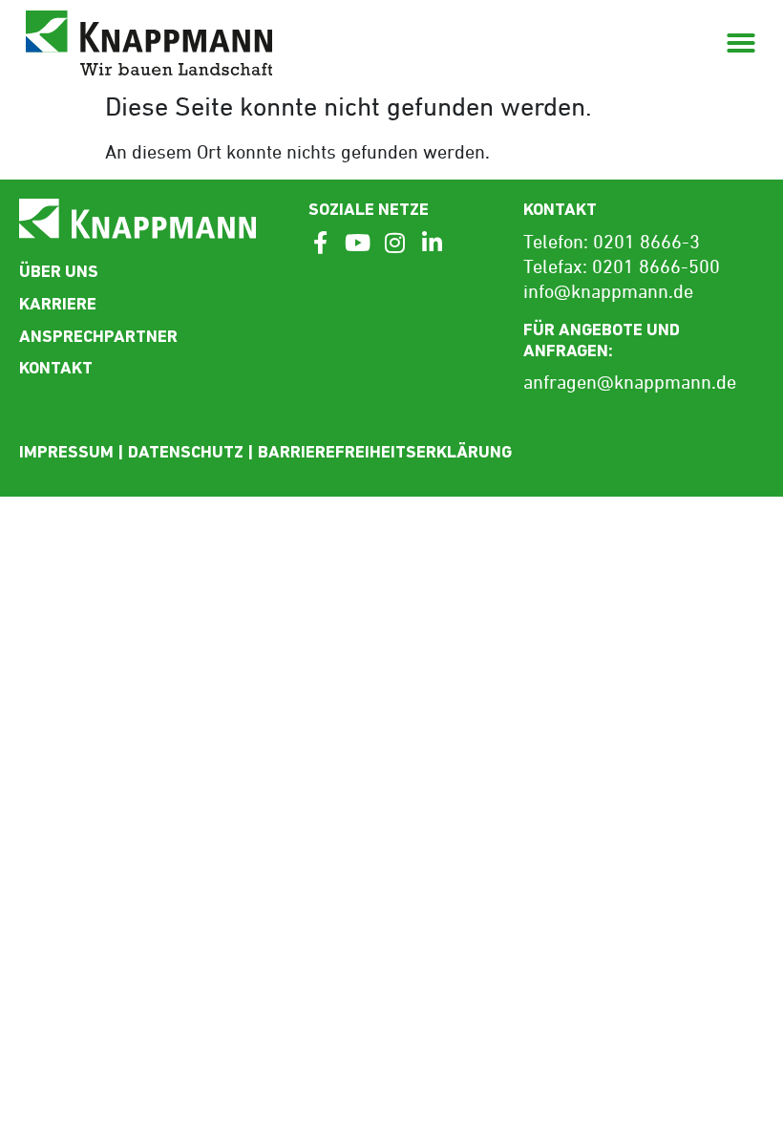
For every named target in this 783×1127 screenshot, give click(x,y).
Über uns (58, 271)
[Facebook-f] (319, 242)
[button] (741, 43)
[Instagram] (394, 242)
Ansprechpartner (98, 336)
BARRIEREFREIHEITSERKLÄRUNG (385, 451)
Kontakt (56, 367)
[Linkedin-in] (431, 242)
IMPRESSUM (66, 451)
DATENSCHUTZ (185, 451)
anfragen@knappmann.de (629, 383)
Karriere (57, 303)
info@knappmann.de (608, 293)
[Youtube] (357, 242)
